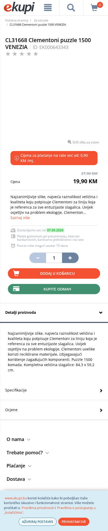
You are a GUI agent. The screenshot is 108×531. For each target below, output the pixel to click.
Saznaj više (20, 217)
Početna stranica (16, 20)
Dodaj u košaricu (57, 273)
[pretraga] (71, 7)
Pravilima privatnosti (38, 507)
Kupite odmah (57, 289)
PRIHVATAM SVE (74, 521)
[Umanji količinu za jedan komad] (37, 258)
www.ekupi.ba (16, 498)
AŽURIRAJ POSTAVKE (37, 521)
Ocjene (11, 409)
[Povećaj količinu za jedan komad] (70, 258)
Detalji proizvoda (20, 312)
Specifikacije (16, 390)
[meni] (48, 7)
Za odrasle (41, 20)
